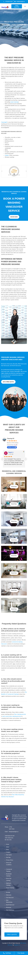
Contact (8, 852)
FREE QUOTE (16, 6)
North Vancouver (16, 365)
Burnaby (15, 363)
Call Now (8, 953)
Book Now (14, 486)
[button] (2, 171)
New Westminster (9, 901)
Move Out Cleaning (8, 879)
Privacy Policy (9, 860)
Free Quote (9, 854)
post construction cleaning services (12, 716)
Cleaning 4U (10, 438)
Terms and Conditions (8, 863)
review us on (11, 447)
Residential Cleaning (8, 874)
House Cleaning (10, 887)
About (7, 847)
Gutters (7, 155)
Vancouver (9, 363)
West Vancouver (22, 363)
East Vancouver (5, 365)
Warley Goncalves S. (13, 452)
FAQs (7, 849)
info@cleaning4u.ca (13, 831)
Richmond (3, 363)
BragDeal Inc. (17, 945)
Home (7, 844)
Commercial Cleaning (9, 870)
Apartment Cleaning (8, 884)
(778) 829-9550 (11, 828)
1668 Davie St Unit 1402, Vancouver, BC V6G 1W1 (9, 837)
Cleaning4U (4, 122)
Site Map (8, 857)
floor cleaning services (20, 714)
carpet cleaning (14, 102)
